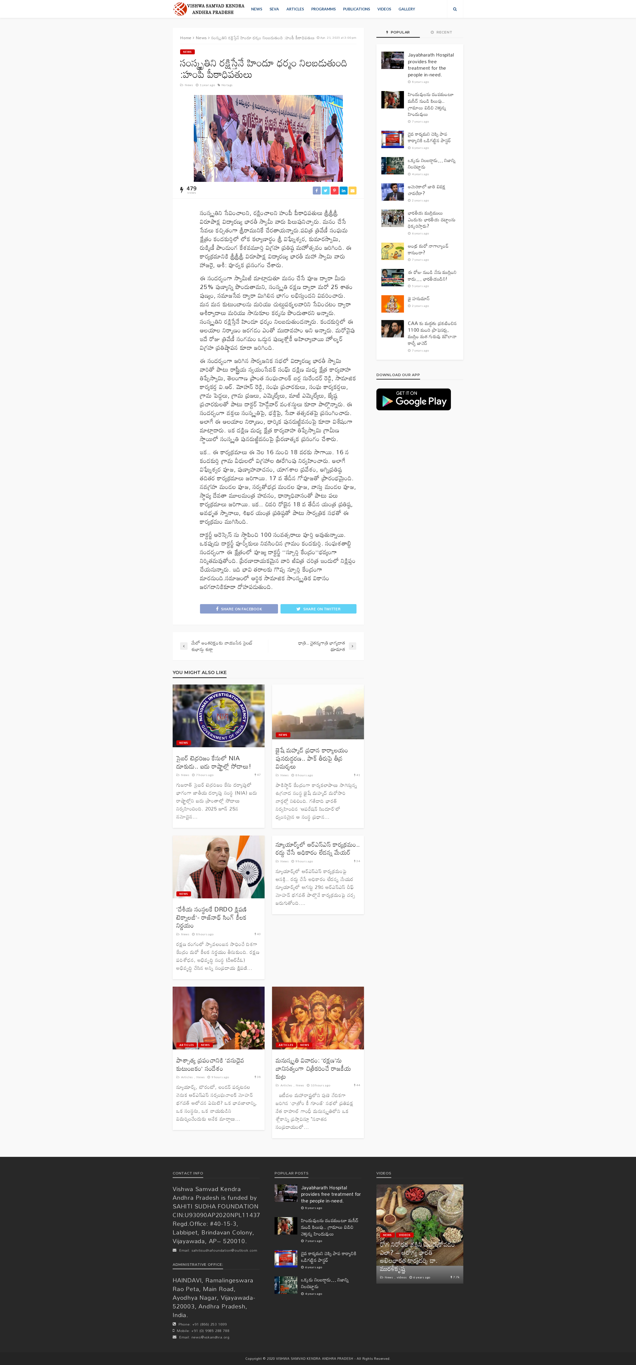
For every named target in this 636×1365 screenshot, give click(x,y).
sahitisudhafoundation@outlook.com (224, 1250)
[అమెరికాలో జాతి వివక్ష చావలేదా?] (392, 192)
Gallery (406, 9)
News (256, 9)
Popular (400, 32)
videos (384, 9)
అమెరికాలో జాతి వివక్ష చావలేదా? (427, 189)
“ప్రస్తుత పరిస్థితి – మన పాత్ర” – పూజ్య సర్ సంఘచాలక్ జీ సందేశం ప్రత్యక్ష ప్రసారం (419, 1260)
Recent (443, 32)
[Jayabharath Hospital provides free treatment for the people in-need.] (392, 60)
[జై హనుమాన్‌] (392, 304)
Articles (295, 9)
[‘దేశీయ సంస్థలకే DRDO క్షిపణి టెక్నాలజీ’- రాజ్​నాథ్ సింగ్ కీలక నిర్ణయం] (219, 867)
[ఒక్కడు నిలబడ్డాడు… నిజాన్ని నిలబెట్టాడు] (392, 165)
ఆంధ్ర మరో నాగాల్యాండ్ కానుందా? (428, 249)
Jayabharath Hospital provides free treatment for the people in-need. (431, 65)
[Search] (455, 9)
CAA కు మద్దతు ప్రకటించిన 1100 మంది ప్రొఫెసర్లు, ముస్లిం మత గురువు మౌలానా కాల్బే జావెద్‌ (432, 333)
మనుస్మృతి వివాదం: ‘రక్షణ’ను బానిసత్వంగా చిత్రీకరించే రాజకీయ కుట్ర (313, 1068)
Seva (274, 9)
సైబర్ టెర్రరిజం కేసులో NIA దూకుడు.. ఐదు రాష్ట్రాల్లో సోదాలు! (213, 762)
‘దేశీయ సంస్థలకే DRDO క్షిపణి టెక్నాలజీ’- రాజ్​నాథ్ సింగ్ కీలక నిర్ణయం (211, 917)
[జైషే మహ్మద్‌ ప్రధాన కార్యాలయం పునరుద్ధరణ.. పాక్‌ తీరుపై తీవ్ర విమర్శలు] (318, 711)
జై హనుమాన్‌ (419, 298)
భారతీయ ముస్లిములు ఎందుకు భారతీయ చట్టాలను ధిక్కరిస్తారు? (431, 219)
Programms (323, 9)
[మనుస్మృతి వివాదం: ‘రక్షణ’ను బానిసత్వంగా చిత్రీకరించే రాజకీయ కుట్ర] (318, 1018)
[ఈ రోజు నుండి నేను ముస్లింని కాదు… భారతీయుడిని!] (392, 277)
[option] (419, 1234)
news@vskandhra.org (211, 1337)
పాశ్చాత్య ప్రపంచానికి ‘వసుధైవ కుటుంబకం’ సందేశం (210, 1064)
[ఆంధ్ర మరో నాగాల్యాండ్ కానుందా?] (392, 251)
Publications (356, 9)
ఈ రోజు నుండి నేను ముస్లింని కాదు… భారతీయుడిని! (432, 275)
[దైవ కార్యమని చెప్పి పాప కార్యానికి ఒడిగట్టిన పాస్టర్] (392, 139)
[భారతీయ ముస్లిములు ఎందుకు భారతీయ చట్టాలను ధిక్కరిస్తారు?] (392, 218)
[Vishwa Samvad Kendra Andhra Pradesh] (209, 9)
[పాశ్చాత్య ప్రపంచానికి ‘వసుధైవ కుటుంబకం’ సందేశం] (219, 1018)
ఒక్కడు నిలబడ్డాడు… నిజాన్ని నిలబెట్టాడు (432, 163)
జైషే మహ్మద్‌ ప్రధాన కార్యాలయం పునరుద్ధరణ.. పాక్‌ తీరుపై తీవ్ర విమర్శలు (312, 758)
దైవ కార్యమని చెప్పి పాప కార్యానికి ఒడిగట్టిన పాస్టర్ (429, 137)
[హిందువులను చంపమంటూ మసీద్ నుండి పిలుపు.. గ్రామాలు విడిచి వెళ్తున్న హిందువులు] (392, 99)
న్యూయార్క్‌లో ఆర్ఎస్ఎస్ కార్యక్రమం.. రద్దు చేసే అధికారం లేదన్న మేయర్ (318, 849)
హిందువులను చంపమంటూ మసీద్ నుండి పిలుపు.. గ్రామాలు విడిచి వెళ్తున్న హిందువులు (431, 104)
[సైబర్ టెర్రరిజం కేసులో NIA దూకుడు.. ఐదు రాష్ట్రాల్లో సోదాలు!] (219, 716)
